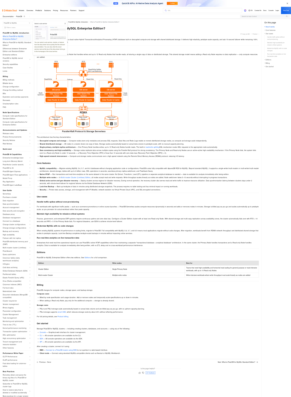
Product (255, 34)
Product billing (63, 316)
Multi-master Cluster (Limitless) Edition (75, 177)
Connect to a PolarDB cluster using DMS (61, 350)
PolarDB (19, 16)
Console (43, 332)
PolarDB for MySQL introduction (78, 22)
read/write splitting (152, 147)
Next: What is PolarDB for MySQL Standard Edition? (236, 362)
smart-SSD (62, 312)
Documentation (8, 16)
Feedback (151, 373)
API (41, 342)
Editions (88, 257)
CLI (41, 335)
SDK (41, 338)
